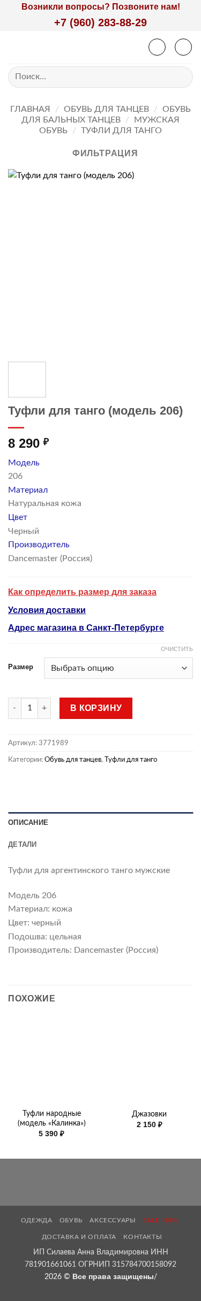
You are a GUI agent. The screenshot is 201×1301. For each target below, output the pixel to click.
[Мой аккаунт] (157, 47)
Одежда (37, 1220)
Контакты (142, 1237)
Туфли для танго (121, 130)
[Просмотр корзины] (183, 47)
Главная (30, 109)
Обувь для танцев (106, 109)
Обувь (71, 1220)
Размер (20, 667)
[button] (14, 47)
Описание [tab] (28, 822)
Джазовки (149, 1114)
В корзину (96, 708)
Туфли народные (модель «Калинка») (52, 1118)
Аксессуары (113, 1220)
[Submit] (180, 76)
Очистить (177, 649)
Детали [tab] (22, 844)
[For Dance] (90, 47)
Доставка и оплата (79, 1237)
